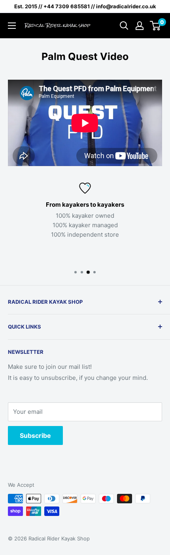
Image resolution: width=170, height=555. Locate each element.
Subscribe (35, 435)
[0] (156, 25)
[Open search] (124, 25)
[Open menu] (12, 25)
